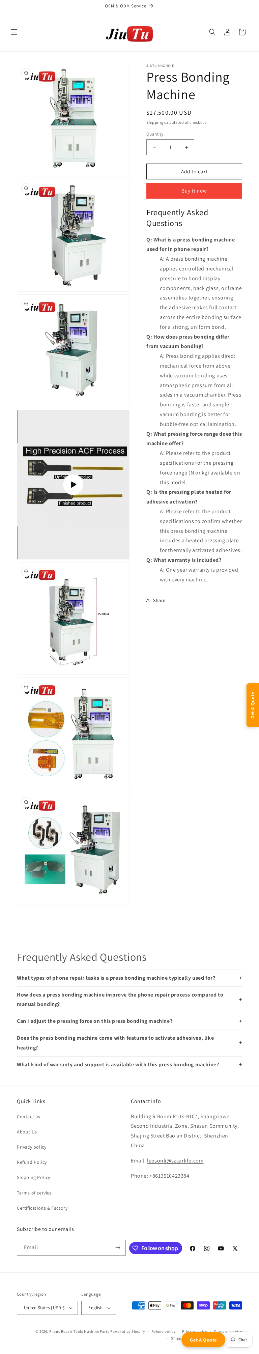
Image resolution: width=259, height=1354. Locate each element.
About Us (27, 1132)
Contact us (28, 1117)
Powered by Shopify (127, 1331)
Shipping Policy (33, 1177)
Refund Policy (32, 1162)
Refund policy (163, 1331)
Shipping (155, 122)
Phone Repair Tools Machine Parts (79, 1331)
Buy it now (194, 191)
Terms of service (34, 1193)
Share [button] (159, 600)
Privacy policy (31, 1147)
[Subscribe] (118, 1248)
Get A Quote (203, 1340)
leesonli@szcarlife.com (175, 1160)
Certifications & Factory (42, 1208)
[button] (14, 32)
